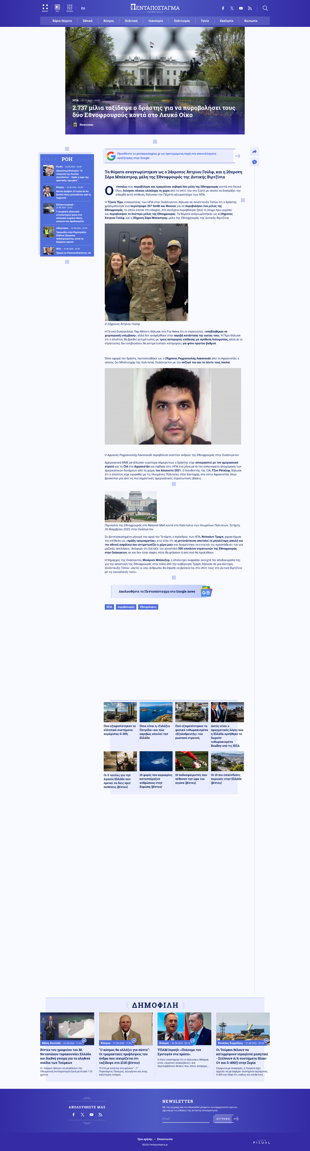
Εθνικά (88, 21)
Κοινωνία (250, 21)
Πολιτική (131, 21)
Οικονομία (156, 21)
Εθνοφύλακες (148, 607)
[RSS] (250, 8)
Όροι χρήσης (145, 1139)
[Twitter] (232, 8)
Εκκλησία (226, 21)
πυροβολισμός (126, 607)
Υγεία (205, 21)
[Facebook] (223, 8)
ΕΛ (83, 8)
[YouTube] (241, 8)
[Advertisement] (174, 658)
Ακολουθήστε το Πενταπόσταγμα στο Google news (157, 591)
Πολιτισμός (182, 21)
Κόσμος (109, 21)
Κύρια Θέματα (62, 21)
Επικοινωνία (165, 1139)
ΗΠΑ (75, 100)
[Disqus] (174, 849)
